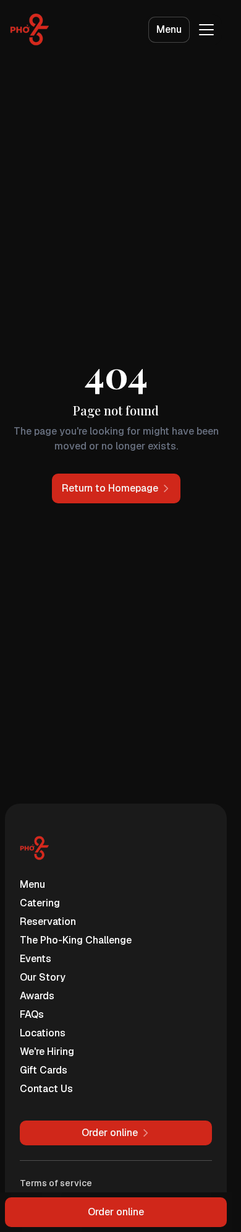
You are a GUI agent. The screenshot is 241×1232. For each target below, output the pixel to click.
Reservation (48, 921)
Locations (43, 1032)
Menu (169, 29)
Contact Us (46, 1088)
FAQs (32, 1014)
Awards (37, 995)
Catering (40, 902)
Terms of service (56, 1183)
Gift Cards (43, 1070)
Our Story (43, 977)
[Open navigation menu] (206, 29)
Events (35, 958)
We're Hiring (47, 1051)
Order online (116, 1211)
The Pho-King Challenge (76, 940)
